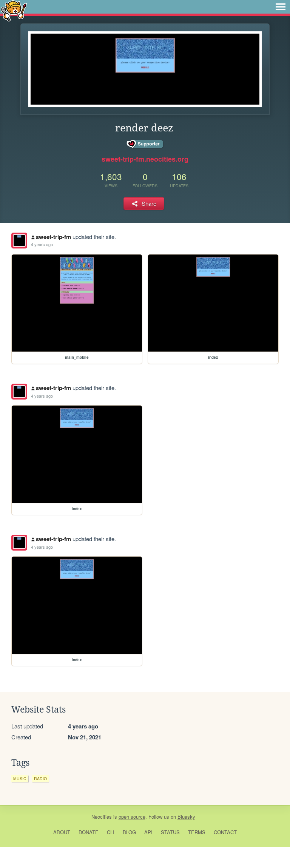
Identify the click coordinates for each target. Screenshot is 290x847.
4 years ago (42, 244)
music (19, 778)
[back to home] (14, 10)
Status (170, 832)
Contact (225, 832)
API (148, 832)
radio (40, 778)
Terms (196, 832)
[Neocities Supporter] (145, 144)
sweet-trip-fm (53, 237)
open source (132, 816)
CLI (110, 832)
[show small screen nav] (280, 7)
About (61, 832)
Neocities (101, 816)
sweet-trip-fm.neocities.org (145, 159)
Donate (89, 832)
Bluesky (186, 816)
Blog (129, 832)
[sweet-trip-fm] (19, 240)
